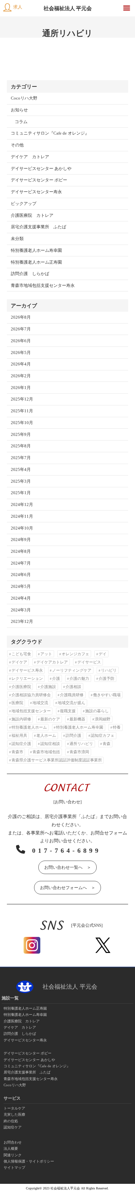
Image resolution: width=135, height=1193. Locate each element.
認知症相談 (50, 743)
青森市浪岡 (79, 752)
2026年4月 (21, 364)
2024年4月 (21, 598)
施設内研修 (21, 719)
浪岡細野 (102, 719)
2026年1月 (21, 387)
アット (46, 654)
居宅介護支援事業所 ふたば (38, 227)
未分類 (17, 238)
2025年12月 (22, 399)
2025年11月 (22, 411)
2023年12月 (22, 621)
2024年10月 (22, 528)
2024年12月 (22, 504)
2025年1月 (21, 493)
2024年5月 (21, 586)
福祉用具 (19, 735)
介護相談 (73, 686)
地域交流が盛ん (71, 702)
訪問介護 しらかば (30, 273)
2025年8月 (21, 446)
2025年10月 (22, 422)
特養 (117, 727)
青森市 (17, 752)
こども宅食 (21, 654)
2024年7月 (21, 563)
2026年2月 (21, 376)
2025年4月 (21, 469)
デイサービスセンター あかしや (41, 168)
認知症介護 (21, 743)
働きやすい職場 (107, 695)
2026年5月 (21, 352)
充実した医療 (14, 1114)
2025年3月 (21, 481)
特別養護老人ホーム (29, 727)
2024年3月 (21, 610)
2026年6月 (21, 341)
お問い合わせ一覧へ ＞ (67, 867)
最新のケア (50, 719)
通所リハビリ (81, 743)
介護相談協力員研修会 (31, 695)
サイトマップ (14, 1167)
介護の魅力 (79, 678)
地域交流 (40, 702)
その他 (17, 145)
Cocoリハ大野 (24, 98)
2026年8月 (21, 317)
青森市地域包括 (46, 752)
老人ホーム (46, 735)
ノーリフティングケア (71, 670)
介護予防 (106, 678)
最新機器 (77, 719)
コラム (21, 122)
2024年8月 (21, 551)
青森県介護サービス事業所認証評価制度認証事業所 (56, 760)
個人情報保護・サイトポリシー (29, 1161)
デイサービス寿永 (27, 670)
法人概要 (11, 1148)
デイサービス (89, 662)
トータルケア (14, 1108)
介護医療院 (21, 686)
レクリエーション (27, 678)
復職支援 (68, 711)
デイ (102, 654)
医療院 (17, 702)
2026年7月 (21, 329)
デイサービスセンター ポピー (39, 180)
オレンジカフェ (75, 654)
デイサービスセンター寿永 (36, 192)
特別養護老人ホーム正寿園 (36, 262)
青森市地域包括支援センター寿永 (43, 285)
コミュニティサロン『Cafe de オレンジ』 (50, 133)
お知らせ (19, 110)
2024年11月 (22, 516)
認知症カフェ (102, 735)
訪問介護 (73, 735)
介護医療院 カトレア (32, 215)
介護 (56, 678)
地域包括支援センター (31, 711)
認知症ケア (13, 1127)
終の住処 (11, 1121)
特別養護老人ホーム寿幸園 (36, 250)
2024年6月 (21, 574)
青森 (106, 743)
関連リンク (13, 1155)
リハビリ (109, 670)
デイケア (19, 662)
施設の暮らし (97, 711)
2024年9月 (21, 539)
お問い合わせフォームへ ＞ (67, 887)
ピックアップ (23, 203)
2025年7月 (21, 458)
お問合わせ (13, 1142)
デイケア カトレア (30, 157)
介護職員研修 (72, 695)
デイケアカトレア (52, 662)
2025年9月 (21, 434)
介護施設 (48, 686)
